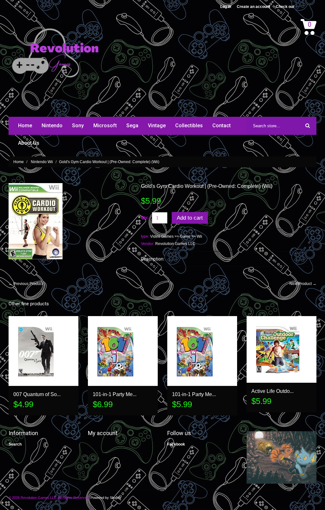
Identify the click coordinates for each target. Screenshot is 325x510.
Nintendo (52, 126)
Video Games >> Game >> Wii (176, 236)
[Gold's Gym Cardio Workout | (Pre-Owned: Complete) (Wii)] (36, 186)
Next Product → (302, 283)
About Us (28, 143)
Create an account (253, 6)
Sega (132, 126)
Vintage (157, 126)
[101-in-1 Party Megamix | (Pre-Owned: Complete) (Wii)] (123, 351)
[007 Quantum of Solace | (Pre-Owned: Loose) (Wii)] (43, 351)
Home (25, 126)
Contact (221, 126)
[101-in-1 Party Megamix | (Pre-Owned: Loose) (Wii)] (202, 351)
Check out (285, 6)
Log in (225, 6)
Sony (78, 126)
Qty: (145, 217)
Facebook (176, 444)
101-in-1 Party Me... (114, 394)
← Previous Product (26, 283)
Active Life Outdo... (272, 391)
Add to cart (190, 218)
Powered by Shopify (105, 498)
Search (15, 444)
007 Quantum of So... (37, 394)
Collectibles (189, 126)
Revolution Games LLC (175, 244)
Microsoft (105, 126)
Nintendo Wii (42, 162)
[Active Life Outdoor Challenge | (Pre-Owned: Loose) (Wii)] (281, 349)
